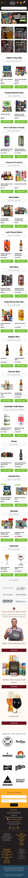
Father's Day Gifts (14, 58)
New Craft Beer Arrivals (14, 127)
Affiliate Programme (22, 856)
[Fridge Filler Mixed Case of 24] (21, 524)
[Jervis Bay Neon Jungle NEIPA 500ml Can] (7, 141)
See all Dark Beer (14, 270)
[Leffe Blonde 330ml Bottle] (21, 350)
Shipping (21, 851)
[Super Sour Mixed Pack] (21, 175)
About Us (21, 849)
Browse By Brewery (7, 834)
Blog (21, 857)
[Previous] (2, 74)
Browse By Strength (7, 840)
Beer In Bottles (7, 862)
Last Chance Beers (14, 232)
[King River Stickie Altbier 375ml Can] (21, 280)
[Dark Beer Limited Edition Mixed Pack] (21, 106)
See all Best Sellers (14, 200)
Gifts (21, 841)
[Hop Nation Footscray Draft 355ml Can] (7, 420)
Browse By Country (7, 835)
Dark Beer (14, 267)
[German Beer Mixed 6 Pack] (7, 385)
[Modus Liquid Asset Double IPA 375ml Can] (21, 141)
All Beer (21, 833)
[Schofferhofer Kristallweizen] (21, 245)
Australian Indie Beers (14, 406)
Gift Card (22, 843)
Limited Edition (6, 850)
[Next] (25, 74)
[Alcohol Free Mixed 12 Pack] (21, 489)
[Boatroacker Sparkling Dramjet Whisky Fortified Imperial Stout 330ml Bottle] (21, 454)
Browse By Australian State (7, 836)
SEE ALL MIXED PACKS (14, 96)
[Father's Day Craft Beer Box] (7, 71)
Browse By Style (7, 833)
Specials (14, 511)
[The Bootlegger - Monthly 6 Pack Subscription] (7, 210)
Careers (21, 854)
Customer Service (21, 850)
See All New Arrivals (14, 130)
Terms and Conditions (21, 852)
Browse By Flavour (7, 839)
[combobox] (14, 8)
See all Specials (14, 514)
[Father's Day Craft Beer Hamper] (21, 71)
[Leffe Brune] (7, 350)
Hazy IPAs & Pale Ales (14, 302)
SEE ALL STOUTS (14, 444)
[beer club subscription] (14, 629)
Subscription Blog (21, 858)
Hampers (21, 844)
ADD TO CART (7, 156)
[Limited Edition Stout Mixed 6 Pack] (7, 454)
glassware (14, 716)
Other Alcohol (21, 839)
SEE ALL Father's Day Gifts (14, 61)
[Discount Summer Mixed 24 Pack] (7, 524)
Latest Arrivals (21, 836)
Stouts (14, 441)
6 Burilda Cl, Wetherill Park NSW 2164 (14, 817)
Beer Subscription (7, 849)
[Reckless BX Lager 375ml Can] (21, 420)
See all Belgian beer (14, 340)
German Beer (14, 371)
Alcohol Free (14, 476)
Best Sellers (14, 197)
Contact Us (14, 815)
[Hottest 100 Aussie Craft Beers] (14, 665)
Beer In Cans (7, 861)
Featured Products (14, 162)
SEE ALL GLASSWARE (14, 549)
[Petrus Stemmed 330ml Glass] (7, 559)
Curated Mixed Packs (14, 93)
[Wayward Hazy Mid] (21, 315)
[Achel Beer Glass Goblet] (21, 559)
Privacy (21, 853)
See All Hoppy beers (14, 305)
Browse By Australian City (7, 838)
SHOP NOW (14, 650)
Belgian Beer (14, 337)
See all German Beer (14, 374)
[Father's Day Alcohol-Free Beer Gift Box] (7, 489)
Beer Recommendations (21, 834)
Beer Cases (6, 859)
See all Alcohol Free (14, 479)
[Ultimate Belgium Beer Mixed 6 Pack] (7, 175)
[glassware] (14, 702)
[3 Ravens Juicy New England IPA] (7, 245)
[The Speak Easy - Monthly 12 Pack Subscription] (21, 210)
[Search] (25, 8)
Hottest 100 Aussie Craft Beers (14, 681)
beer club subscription (14, 643)
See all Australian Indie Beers (14, 409)
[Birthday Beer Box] (7, 106)
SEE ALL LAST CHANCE (14, 235)
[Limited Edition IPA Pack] (7, 315)
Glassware (14, 546)
